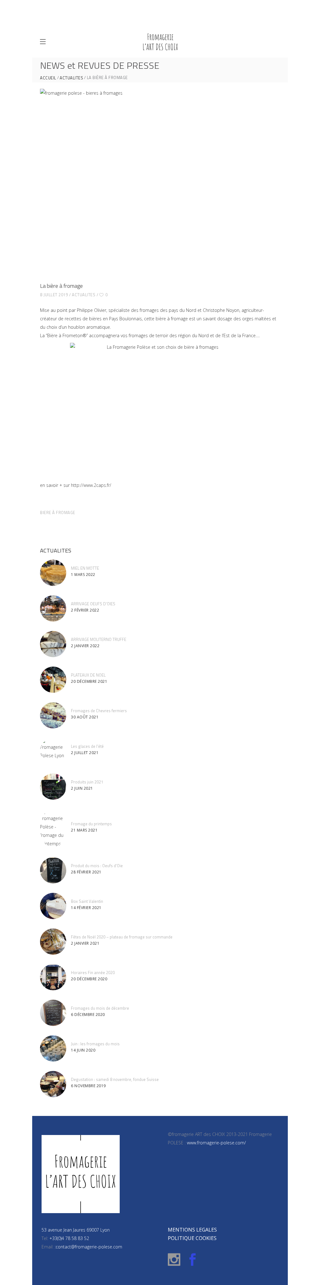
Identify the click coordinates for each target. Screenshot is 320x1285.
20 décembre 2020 (89, 979)
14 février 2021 (86, 907)
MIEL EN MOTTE (85, 568)
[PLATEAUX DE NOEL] (53, 680)
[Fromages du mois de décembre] (53, 1013)
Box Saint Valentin (87, 901)
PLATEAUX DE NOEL (88, 675)
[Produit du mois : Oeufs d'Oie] (53, 870)
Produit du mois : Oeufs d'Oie (97, 865)
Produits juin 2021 (87, 782)
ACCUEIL (48, 78)
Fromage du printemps (91, 824)
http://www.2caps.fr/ (91, 485)
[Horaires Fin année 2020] (53, 977)
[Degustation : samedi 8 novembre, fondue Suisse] (53, 1084)
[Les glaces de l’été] (53, 751)
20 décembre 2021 (89, 681)
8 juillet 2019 (54, 295)
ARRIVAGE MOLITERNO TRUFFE (98, 639)
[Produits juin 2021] (53, 786)
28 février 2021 (86, 872)
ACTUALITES (71, 78)
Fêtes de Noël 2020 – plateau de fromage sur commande (121, 937)
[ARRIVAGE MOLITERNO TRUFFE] (53, 644)
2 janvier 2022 (85, 645)
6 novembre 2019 (88, 1085)
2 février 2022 (85, 610)
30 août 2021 (84, 717)
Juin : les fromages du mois (95, 1044)
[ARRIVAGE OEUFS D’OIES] (53, 608)
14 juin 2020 (83, 1050)
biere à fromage (57, 512)
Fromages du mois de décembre (100, 1008)
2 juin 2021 (82, 788)
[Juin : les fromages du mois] (53, 1048)
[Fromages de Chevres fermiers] (53, 715)
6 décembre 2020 (88, 1014)
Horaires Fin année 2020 (93, 972)
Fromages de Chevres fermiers (99, 711)
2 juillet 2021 (84, 752)
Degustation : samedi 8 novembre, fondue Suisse (115, 1079)
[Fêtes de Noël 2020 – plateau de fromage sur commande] (53, 941)
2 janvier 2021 (85, 943)
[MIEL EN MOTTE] (53, 573)
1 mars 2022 (83, 574)
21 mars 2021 (84, 830)
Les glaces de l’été (87, 746)
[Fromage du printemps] (53, 828)
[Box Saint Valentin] (53, 906)
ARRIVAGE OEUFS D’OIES (93, 604)
